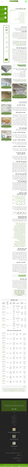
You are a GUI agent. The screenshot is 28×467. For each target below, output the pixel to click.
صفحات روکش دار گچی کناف (14, 446)
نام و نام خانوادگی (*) (7, 33)
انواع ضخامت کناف (22, 15)
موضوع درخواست (6, 47)
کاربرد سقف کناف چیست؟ (21, 12)
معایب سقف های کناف (21, 20)
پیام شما (7, 51)
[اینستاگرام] (14, 409)
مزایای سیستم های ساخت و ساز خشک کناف (19, 19)
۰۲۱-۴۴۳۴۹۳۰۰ (19, 295)
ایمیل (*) (7, 37)
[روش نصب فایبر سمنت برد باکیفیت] (14, 436)
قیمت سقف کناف (22, 21)
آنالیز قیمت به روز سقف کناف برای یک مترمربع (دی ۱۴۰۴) (21, 65)
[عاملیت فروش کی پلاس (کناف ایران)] (26, 1)
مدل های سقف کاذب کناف (21, 14)
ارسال (6, 59)
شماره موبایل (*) (6, 42)
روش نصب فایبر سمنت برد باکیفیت (14, 439)
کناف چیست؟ (22, 13)
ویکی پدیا (18, 123)
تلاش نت (2, 464)
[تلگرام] (15, 409)
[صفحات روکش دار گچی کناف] (14, 443)
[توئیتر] (12, 409)
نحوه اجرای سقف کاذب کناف (21, 18)
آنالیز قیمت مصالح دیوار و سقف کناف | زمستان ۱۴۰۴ (14, 432)
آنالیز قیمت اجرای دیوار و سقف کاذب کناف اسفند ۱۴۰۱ (22, 276)
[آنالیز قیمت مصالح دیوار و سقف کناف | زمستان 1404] (14, 429)
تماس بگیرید (3, 308)
